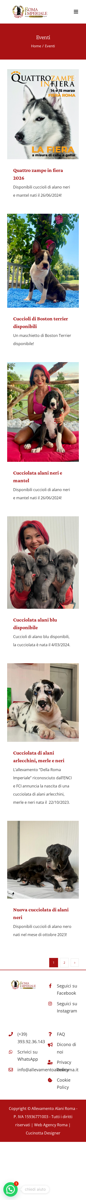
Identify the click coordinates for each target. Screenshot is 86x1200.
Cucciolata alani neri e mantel (43, 412)
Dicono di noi (66, 1048)
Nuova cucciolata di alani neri (43, 859)
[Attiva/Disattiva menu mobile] (76, 11)
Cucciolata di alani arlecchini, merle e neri (43, 702)
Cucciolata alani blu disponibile (43, 562)
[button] (10, 1189)
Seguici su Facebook (67, 989)
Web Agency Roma (51, 1124)
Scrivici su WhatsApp (27, 1055)
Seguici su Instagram (67, 1007)
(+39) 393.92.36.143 (28, 1037)
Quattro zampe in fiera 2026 (43, 114)
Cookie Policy (63, 1083)
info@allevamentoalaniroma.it (28, 1069)
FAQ (61, 1034)
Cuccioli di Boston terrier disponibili (43, 260)
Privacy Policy (64, 1065)
